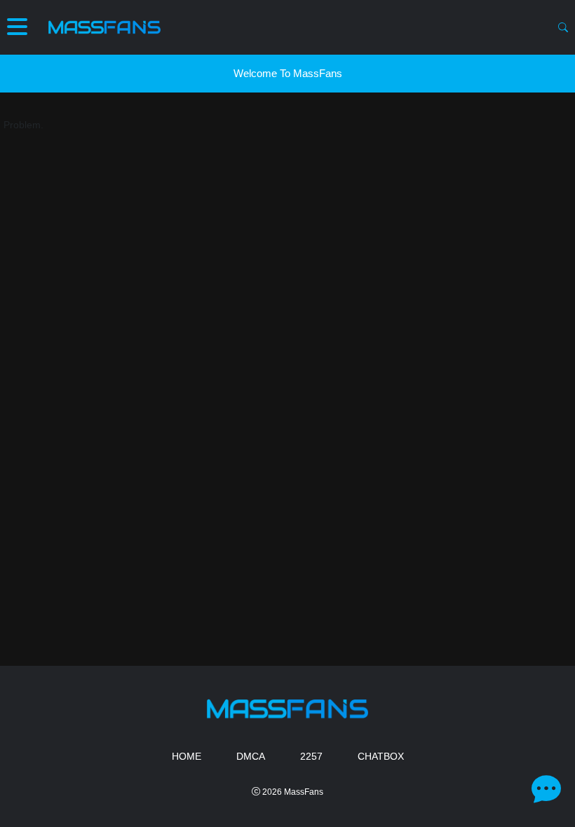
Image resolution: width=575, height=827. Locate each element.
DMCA (250, 756)
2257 (311, 756)
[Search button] (563, 27)
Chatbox (381, 756)
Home (186, 756)
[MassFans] (104, 27)
